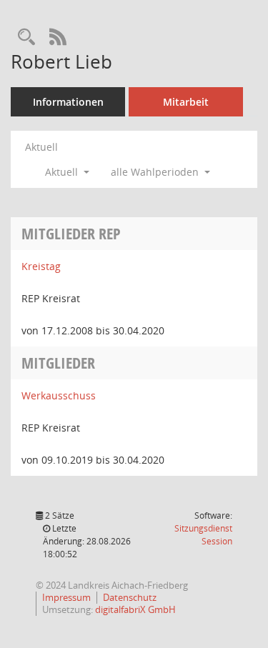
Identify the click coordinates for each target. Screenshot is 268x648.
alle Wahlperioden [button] (156, 172)
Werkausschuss (58, 395)
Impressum (66, 597)
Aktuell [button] (63, 172)
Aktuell (41, 147)
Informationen (68, 102)
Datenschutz (130, 597)
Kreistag (41, 266)
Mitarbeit (186, 102)
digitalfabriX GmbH (135, 609)
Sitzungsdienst (203, 534)
